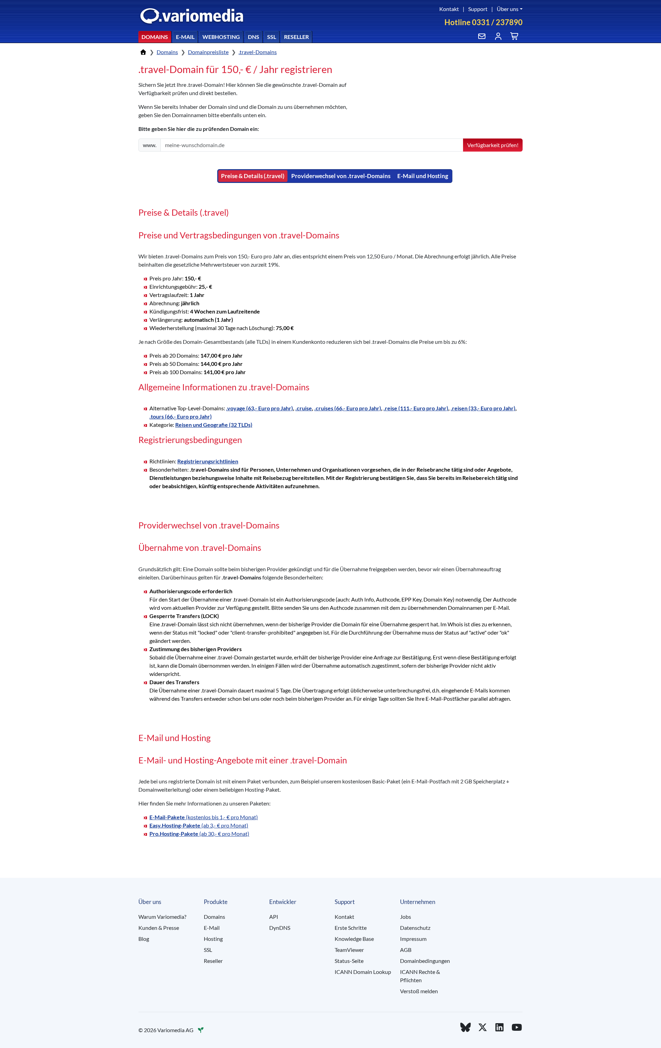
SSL (271, 36)
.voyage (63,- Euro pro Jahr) (259, 408)
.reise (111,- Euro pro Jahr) (416, 408)
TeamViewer (349, 949)
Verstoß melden (419, 991)
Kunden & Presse (158, 927)
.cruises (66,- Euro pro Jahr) (347, 408)
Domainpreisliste (208, 52)
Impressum (413, 938)
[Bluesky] (465, 1027)
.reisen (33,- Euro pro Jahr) (483, 408)
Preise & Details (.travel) (252, 175)
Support (477, 9)
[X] (483, 1027)
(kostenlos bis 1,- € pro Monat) (203, 817)
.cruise (303, 408)
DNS (253, 36)
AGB (405, 949)
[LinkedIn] (500, 1027)
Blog (143, 938)
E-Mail (185, 36)
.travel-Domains (258, 52)
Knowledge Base (354, 938)
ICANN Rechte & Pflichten (420, 975)
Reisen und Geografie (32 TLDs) (213, 424)
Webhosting (221, 36)
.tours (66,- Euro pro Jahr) (180, 416)
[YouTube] (517, 1027)
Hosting (213, 938)
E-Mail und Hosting (422, 175)
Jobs (405, 916)
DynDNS (279, 927)
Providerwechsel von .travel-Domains (340, 175)
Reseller (296, 36)
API (273, 916)
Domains (154, 36)
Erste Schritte (351, 927)
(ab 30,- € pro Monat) (199, 833)
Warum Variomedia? (162, 916)
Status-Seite (349, 960)
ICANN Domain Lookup (363, 971)
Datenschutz (415, 927)
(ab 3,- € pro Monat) (198, 825)
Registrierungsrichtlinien (207, 461)
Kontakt (449, 9)
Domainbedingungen (425, 960)
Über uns (507, 9)
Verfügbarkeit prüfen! (492, 145)
